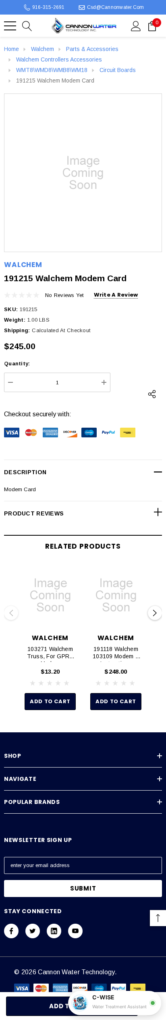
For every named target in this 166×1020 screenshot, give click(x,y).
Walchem (23, 264)
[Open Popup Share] (152, 394)
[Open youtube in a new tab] (75, 931)
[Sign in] (136, 25)
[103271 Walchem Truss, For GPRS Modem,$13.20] (50, 595)
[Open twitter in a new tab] (32, 931)
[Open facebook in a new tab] (11, 931)
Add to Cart (50, 701)
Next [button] (155, 613)
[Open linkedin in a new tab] (54, 931)
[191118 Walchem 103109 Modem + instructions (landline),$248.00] (115, 595)
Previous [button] (11, 613)
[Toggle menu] (10, 26)
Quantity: (17, 363)
